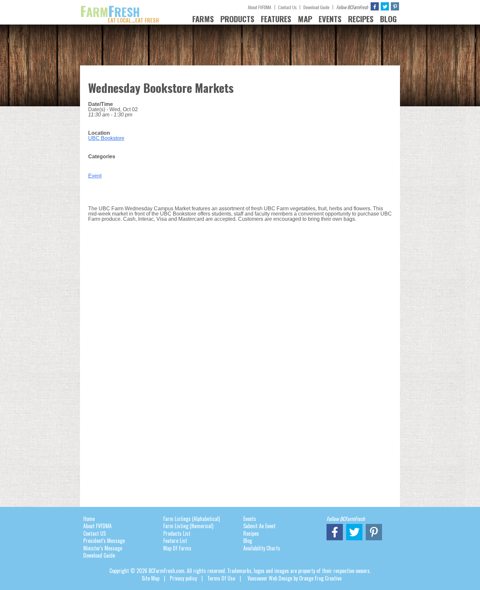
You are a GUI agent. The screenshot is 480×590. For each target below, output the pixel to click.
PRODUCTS (237, 19)
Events (249, 519)
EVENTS (330, 19)
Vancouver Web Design (270, 578)
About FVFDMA (259, 7)
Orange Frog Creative (320, 578)
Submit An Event (259, 526)
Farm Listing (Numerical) (188, 526)
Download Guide (316, 7)
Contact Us (287, 7)
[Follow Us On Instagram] (395, 6)
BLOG (388, 19)
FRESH (119, 12)
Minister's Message (102, 548)
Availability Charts (261, 548)
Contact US (94, 533)
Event (95, 176)
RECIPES (361, 19)
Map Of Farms (177, 548)
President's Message (104, 541)
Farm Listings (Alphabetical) (191, 519)
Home (89, 519)
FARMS (203, 19)
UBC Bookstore (106, 138)
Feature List (175, 541)
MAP (305, 19)
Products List (176, 533)
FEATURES (276, 19)
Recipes (251, 533)
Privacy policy (183, 578)
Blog (247, 541)
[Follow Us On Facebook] (375, 6)
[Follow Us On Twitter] (385, 6)
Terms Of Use (221, 578)
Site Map (150, 578)
